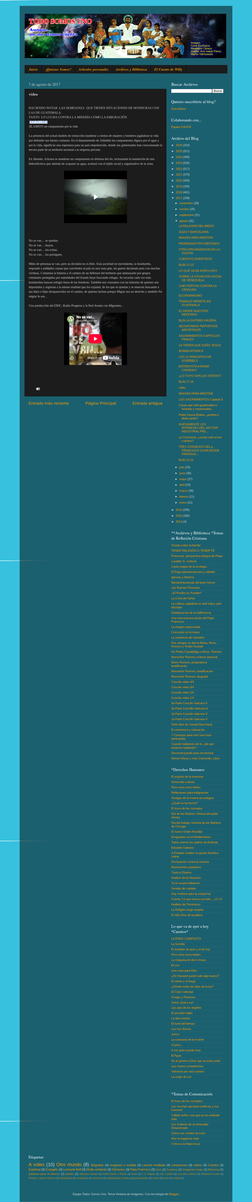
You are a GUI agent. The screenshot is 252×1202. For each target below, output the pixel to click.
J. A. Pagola (148, 1174)
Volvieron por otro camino (187, 1071)
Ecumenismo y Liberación (188, 729)
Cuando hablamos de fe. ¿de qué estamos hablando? (192, 745)
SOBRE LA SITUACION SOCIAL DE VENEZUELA (200, 278)
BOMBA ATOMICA (191, 351)
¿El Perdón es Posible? (186, 593)
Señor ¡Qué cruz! (182, 1002)
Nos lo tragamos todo (185, 1138)
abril (182, 484)
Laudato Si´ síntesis (184, 561)
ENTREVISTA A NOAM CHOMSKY (194, 368)
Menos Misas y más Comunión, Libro (195, 758)
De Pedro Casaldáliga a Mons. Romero (196, 651)
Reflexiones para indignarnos (189, 792)
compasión (82, 1178)
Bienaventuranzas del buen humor (193, 582)
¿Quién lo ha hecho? (184, 803)
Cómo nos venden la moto (188, 1133)
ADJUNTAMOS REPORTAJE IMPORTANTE (198, 327)
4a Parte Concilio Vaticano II (189, 703)
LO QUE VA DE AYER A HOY (198, 270)
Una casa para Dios (184, 970)
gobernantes (141, 1178)
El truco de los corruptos (187, 808)
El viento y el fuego (183, 981)
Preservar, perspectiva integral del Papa (196, 556)
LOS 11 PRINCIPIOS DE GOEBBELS (195, 358)
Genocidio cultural (182, 782)
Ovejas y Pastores (183, 997)
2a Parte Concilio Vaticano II (189, 713)
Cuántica (172, 1169)
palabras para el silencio (44, 1173)
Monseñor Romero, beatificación (192, 671)
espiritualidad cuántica (118, 1178)
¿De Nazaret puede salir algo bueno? (195, 976)
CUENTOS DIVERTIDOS (195, 259)
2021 (179, 174)
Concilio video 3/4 (182, 687)
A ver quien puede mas (186, 1050)
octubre (184, 209)
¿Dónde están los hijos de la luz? (192, 986)
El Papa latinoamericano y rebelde (193, 572)
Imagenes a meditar (123, 1165)
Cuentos (213, 1165)
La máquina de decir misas (188, 960)
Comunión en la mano (185, 632)
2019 (179, 186)
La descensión (180, 1018)
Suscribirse (178, 108)
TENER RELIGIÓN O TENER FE (193, 550)
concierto (97, 1178)
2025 (179, 151)
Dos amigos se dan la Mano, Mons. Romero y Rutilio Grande (194, 644)
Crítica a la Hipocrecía (185, 1143)
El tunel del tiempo (183, 1023)
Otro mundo (69, 1164)
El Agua (176, 1055)
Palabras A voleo (210, 1174)
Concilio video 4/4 (182, 681)
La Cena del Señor (183, 598)
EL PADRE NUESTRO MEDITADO (193, 312)
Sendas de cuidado (183, 888)
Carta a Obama (181, 872)
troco (166, 1178)
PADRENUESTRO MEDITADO (199, 243)
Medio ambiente (96, 1169)
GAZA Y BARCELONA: (194, 232)
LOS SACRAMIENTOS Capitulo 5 (201, 399)
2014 (179, 521)
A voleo (36, 1164)
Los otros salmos (187, 1174)
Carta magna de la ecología (189, 566)
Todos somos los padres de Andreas (194, 842)
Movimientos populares (186, 867)
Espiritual (34, 1169)
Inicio (33, 69)
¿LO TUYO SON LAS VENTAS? (200, 375)
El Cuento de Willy (168, 69)
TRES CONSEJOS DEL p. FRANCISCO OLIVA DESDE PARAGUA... (199, 450)
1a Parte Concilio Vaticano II (189, 719)
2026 (179, 145)
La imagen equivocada (185, 626)
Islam (134, 1174)
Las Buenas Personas (185, 587)
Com (158, 1169)
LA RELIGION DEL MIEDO (196, 226)
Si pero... (177, 1045)
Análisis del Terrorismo (185, 904)
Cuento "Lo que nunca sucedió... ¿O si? (196, 899)
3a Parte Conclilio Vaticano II (189, 708)
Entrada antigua (147, 403)
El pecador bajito (182, 1013)
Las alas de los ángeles (186, 1007)
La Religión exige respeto (187, 909)
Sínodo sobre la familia (185, 545)
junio (182, 473)
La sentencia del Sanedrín (188, 637)
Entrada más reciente (49, 403)
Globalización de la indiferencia (191, 612)
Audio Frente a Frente (115, 1174)
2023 (179, 163)
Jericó (175, 1034)
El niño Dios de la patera (186, 915)
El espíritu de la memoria (187, 776)
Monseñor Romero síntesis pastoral (194, 657)
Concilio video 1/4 (182, 697)
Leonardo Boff (72, 1169)
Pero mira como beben (186, 787)
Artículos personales (93, 69)
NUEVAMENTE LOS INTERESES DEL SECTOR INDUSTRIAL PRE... (198, 428)
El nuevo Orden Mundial (186, 831)
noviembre (186, 203)
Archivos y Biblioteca (131, 69)
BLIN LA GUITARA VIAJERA (197, 320)
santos (69, 1173)
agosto (184, 221)
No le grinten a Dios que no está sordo (195, 1060)
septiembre (187, 215)
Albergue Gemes (88, 1174)
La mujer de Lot (181, 1076)
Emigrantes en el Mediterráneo (191, 837)
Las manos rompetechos (187, 1066)
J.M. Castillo (166, 1174)
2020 (179, 180)
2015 (179, 515)
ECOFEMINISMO (190, 295)
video (182, 387)
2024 (179, 157)
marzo (183, 490)
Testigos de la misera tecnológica (192, 798)
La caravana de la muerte (187, 1039)
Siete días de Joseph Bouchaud (191, 724)
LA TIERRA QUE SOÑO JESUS (200, 345)
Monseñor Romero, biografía (189, 676)
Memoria (213, 1169)
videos (197, 1165)
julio (182, 467)
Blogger (174, 1194)
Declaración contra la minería (190, 861)
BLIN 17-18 (186, 381)
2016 (179, 509)
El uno (175, 965)
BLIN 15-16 (186, 460)
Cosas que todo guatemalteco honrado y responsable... (198, 406)
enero (183, 502)
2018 (179, 192)
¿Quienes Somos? (58, 69)
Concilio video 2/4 (182, 692)
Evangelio (51, 1169)
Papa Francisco (140, 1169)
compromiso (179, 1165)
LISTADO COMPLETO (186, 938)
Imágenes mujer (193, 1169)
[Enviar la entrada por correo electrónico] (38, 388)
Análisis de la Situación (186, 877)
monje (155, 1178)
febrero (184, 496)
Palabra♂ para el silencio (42, 1178)
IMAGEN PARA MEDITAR (196, 237)
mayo (183, 479)
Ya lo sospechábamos (185, 883)
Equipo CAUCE (181, 126)
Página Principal (100, 403)
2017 (179, 198)
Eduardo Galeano (182, 847)
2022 (179, 168)
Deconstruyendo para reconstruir (192, 753)
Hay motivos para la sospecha (190, 893)
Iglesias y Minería (182, 577)
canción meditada (153, 1165)
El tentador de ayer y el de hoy (190, 949)
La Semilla (178, 944)
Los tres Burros (181, 1029)
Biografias (97, 1165)
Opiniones (118, 1169)
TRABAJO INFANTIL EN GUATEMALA (195, 303)
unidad (176, 1178)
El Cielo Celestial (182, 991)
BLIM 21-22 (186, 264)
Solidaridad (66, 1178)
